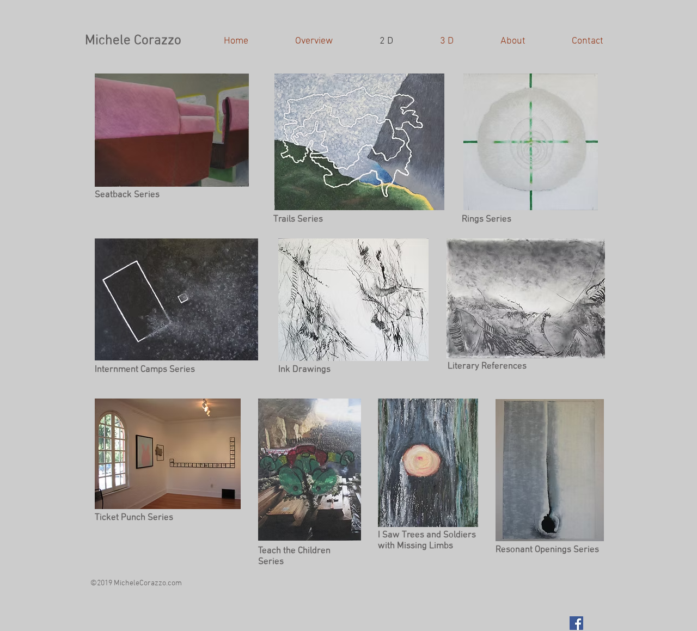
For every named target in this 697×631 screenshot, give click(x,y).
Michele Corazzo (133, 41)
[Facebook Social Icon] (576, 623)
